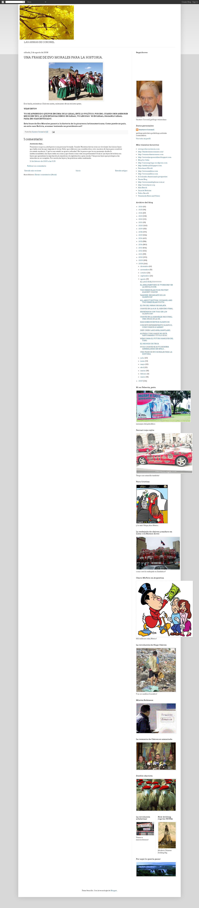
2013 (140, 248)
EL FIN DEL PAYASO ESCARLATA (153, 305)
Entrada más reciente (32, 171)
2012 (140, 251)
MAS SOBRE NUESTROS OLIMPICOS (154, 322)
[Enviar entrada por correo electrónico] (53, 132)
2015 (140, 241)
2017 (140, 235)
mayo (142, 364)
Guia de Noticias (144, 190)
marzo (143, 371)
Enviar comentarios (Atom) (46, 175)
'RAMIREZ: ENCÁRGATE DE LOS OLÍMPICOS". (152, 296)
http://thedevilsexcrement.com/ (151, 152)
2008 (140, 264)
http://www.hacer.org (146, 185)
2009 (140, 260)
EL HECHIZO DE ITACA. (149, 344)
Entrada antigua (121, 171)
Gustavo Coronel (146, 130)
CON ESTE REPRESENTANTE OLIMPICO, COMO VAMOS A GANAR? (156, 326)
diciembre (144, 266)
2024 (140, 213)
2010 (140, 257)
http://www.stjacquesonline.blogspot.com (154, 157)
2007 (140, 381)
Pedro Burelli (143, 193)
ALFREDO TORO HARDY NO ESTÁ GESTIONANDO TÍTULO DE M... (154, 334)
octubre (143, 273)
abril (142, 367)
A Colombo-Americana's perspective (152, 177)
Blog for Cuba (143, 160)
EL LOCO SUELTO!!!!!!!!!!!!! (151, 282)
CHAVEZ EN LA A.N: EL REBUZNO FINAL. (156, 309)
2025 (140, 210)
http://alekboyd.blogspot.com (150, 165)
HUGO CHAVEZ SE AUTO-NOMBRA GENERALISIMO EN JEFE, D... (154, 348)
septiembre (145, 276)
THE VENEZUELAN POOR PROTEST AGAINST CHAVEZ (154, 291)
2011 (140, 254)
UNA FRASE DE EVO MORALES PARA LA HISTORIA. (156, 353)
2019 (140, 229)
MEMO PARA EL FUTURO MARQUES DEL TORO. (156, 339)
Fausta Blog (142, 179)
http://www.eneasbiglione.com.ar (151, 182)
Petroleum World (145, 168)
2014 (140, 244)
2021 (140, 222)
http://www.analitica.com (148, 171)
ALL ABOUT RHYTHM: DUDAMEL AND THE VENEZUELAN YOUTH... (156, 301)
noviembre (145, 270)
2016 (140, 238)
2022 (140, 219)
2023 (140, 216)
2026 (140, 207)
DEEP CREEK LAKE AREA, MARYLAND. (155, 330)
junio (142, 361)
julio (142, 358)
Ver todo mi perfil (143, 139)
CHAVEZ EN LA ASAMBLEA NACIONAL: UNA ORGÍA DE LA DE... (156, 318)
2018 (140, 232)
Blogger (114, 890)
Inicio (78, 171)
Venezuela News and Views (149, 196)
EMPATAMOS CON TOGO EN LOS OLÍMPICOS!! (153, 313)
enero (143, 377)
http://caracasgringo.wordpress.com (152, 163)
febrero (143, 374)
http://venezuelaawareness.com (150, 154)
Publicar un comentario (36, 166)
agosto (143, 279)
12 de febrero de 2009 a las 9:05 (42, 161)
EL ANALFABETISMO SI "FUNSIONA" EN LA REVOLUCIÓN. (156, 286)
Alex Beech (142, 188)
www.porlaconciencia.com (148, 149)
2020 (140, 225)
